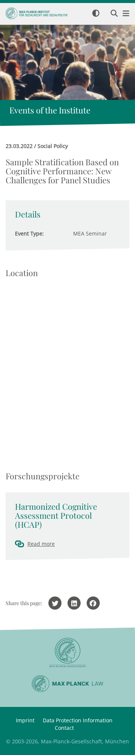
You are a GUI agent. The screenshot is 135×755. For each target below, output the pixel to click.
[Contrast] (95, 13)
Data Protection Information (77, 720)
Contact (64, 727)
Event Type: (29, 233)
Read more (41, 543)
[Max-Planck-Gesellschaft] (67, 652)
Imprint (25, 720)
